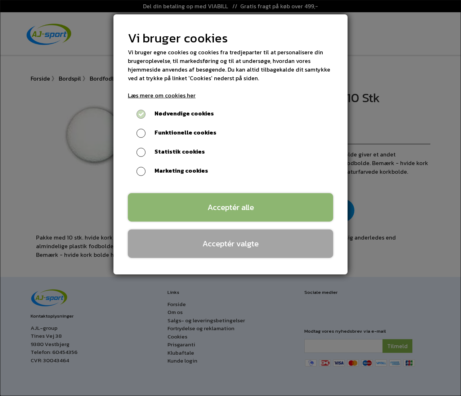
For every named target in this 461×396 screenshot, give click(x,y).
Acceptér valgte (230, 243)
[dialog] (230, 198)
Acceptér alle (230, 207)
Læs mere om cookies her (162, 95)
